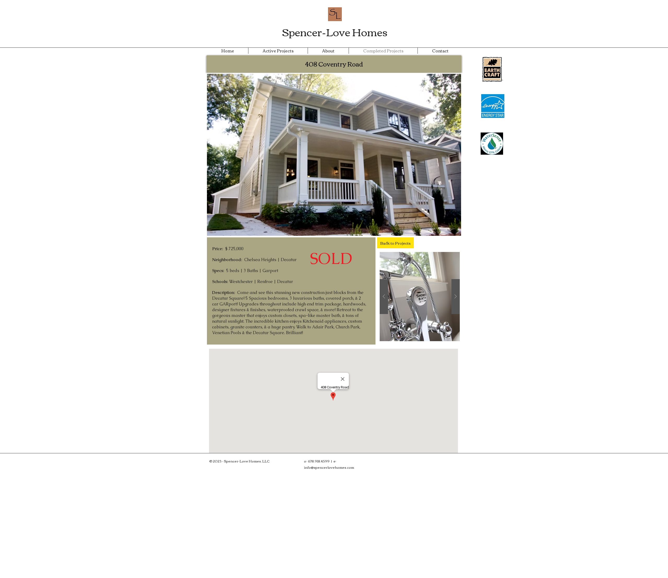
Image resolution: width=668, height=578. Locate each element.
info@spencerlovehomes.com (329, 467)
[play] (447, 256)
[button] (420, 296)
